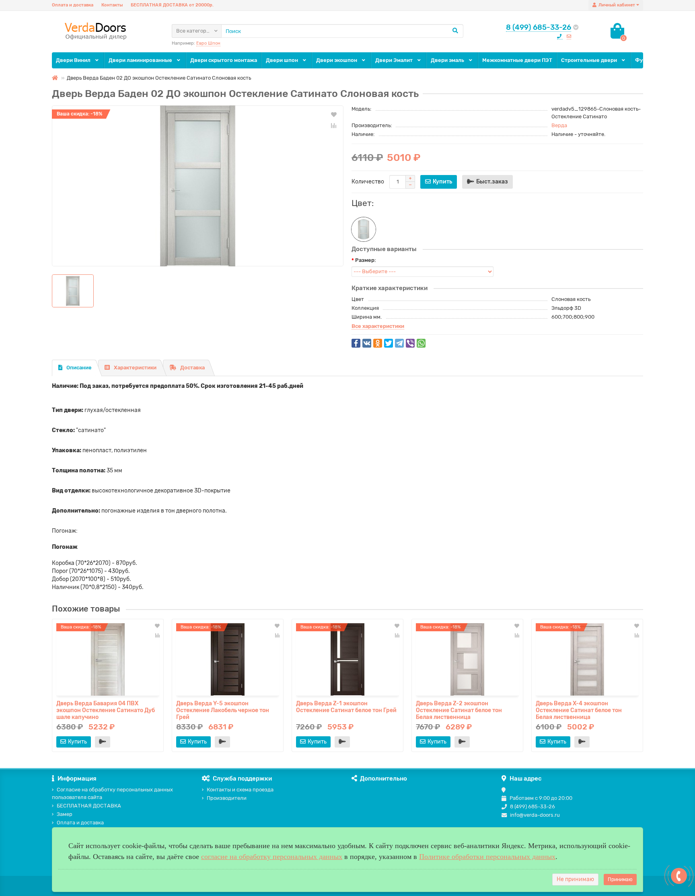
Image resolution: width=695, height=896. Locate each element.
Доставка (192, 368)
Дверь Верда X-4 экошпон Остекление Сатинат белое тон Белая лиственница (579, 709)
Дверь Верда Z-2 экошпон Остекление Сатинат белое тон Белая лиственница (459, 709)
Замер (64, 814)
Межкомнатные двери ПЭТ (517, 60)
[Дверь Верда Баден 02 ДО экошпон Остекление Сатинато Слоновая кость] (197, 185)
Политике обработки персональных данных (487, 857)
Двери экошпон (337, 60)
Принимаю (620, 879)
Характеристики (135, 368)
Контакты (112, 5)
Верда (559, 125)
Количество (368, 181)
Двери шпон (282, 60)
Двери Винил (74, 60)
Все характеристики (378, 326)
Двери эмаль (448, 60)
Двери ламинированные (141, 60)
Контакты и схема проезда (240, 790)
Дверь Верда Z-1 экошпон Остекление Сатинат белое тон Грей (346, 707)
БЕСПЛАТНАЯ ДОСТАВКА (89, 806)
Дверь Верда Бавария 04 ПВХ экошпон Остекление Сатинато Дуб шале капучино (105, 709)
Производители (227, 798)
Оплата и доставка (72, 5)
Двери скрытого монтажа (223, 60)
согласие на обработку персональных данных (271, 857)
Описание (79, 368)
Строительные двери (589, 60)
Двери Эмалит (394, 60)
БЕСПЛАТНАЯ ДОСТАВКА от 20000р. (172, 5)
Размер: (365, 260)
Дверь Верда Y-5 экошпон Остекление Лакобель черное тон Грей (222, 709)
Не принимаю (575, 879)
